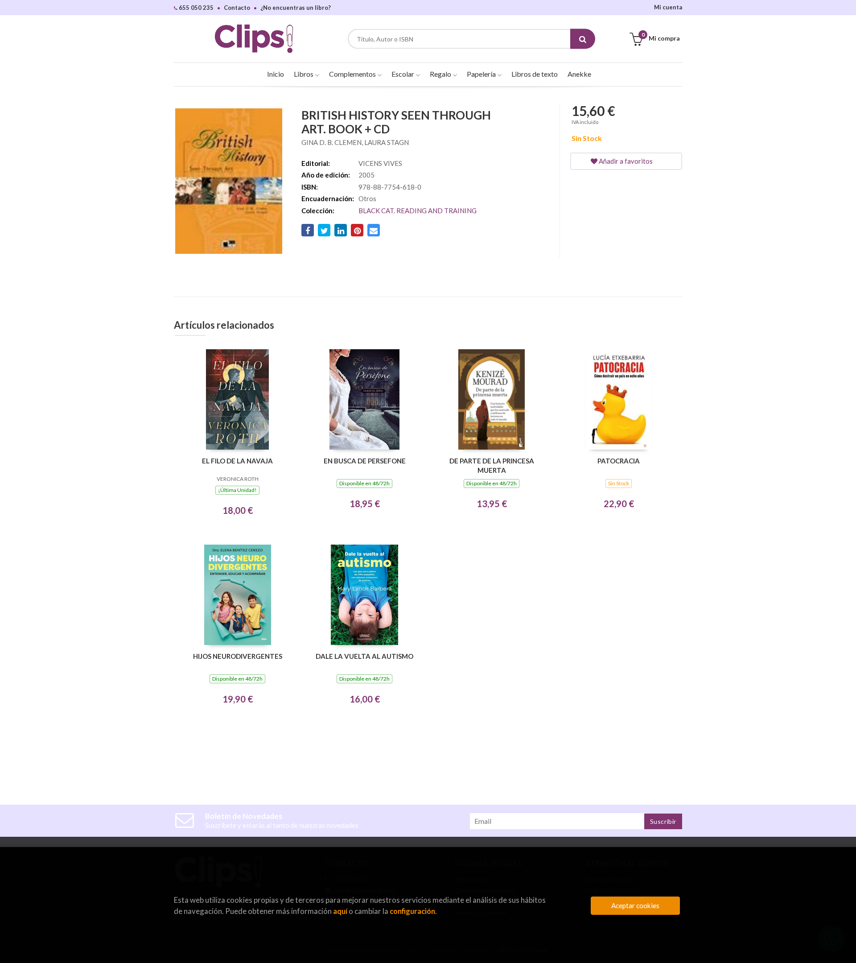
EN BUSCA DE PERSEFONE (365, 461)
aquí (340, 911)
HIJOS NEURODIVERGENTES (237, 656)
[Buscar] (582, 39)
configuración (412, 911)
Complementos (353, 74)
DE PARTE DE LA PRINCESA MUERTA (491, 465)
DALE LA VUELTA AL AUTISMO (364, 656)
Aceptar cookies (635, 905)
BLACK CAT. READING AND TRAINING (417, 211)
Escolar (403, 74)
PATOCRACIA (618, 461)
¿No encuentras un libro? (295, 7)
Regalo (441, 74)
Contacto (237, 7)
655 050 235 (195, 7)
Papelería (482, 74)
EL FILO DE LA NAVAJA (237, 461)
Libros (304, 74)
